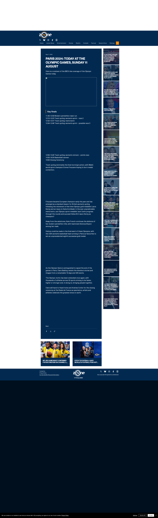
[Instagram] (48, 40)
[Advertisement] (30, 3)
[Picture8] (44, 40)
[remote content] (71, 139)
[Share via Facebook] (46, 331)
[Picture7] (52, 40)
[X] (40, 40)
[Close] (156, 515)
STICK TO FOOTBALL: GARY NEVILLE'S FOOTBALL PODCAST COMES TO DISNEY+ (86, 361)
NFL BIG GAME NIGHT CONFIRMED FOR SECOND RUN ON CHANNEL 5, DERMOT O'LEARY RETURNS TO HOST (55, 361)
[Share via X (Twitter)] (50, 331)
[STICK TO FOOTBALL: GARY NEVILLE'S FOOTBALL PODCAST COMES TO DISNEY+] (87, 349)
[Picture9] (56, 40)
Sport (47, 326)
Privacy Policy (65, 515)
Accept (151, 515)
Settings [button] (135, 515)
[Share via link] (54, 331)
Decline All (142, 515)
